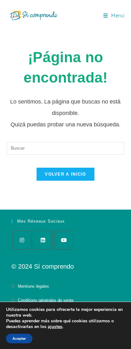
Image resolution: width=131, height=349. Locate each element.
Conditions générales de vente (45, 300)
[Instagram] (21, 240)
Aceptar (19, 338)
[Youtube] (63, 240)
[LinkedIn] (42, 240)
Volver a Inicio (65, 174)
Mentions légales (33, 286)
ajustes (55, 327)
